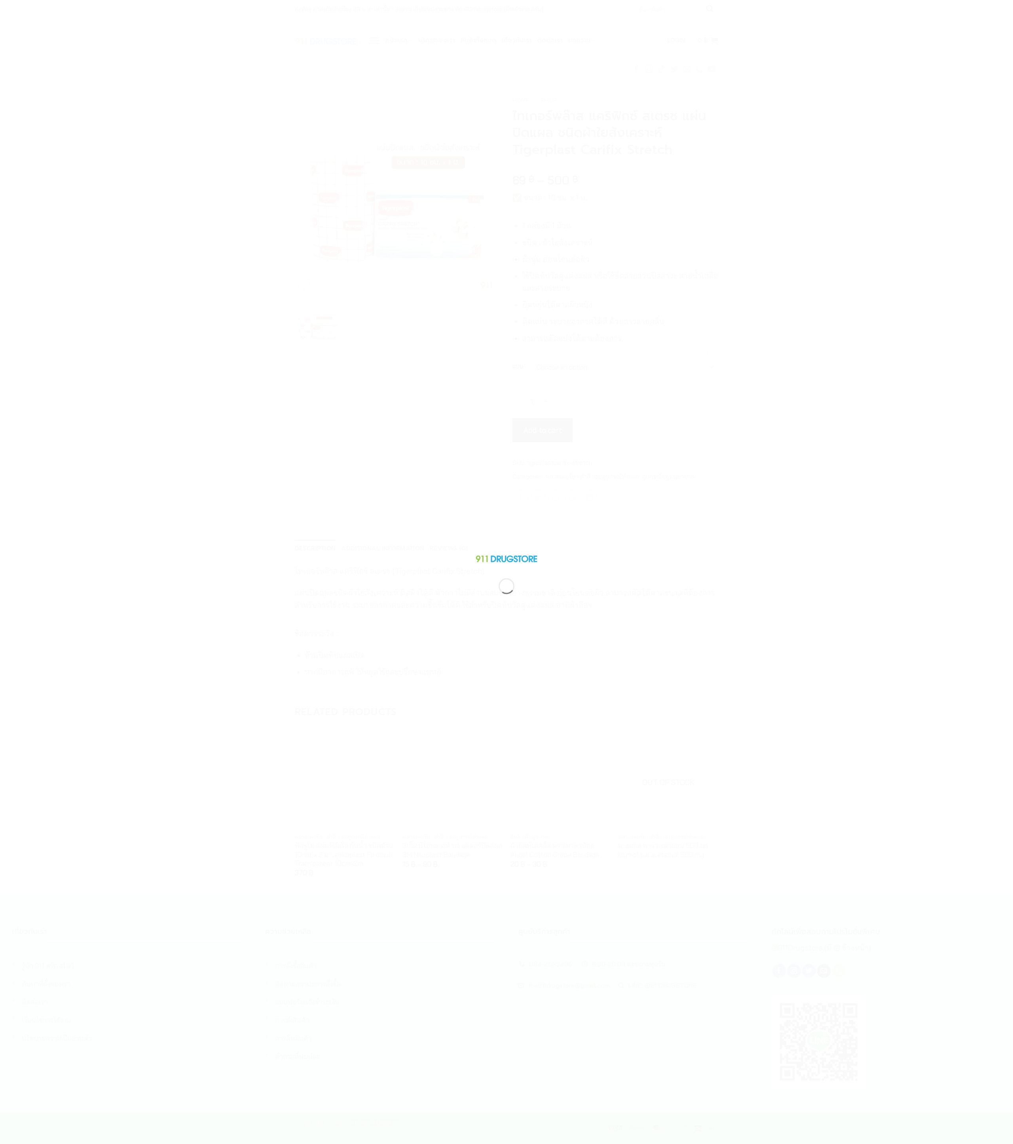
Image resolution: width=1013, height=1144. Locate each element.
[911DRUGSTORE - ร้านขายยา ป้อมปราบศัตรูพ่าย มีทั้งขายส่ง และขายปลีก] (506, 557)
